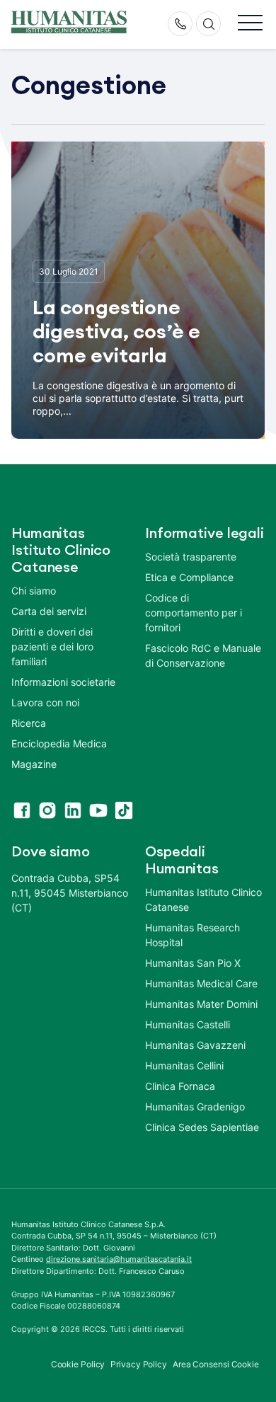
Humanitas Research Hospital (192, 934)
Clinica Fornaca (180, 1086)
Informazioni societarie (63, 682)
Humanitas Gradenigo (195, 1107)
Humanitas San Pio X (193, 963)
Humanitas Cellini (184, 1065)
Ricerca (28, 723)
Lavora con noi (45, 702)
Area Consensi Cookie (216, 1364)
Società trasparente (190, 557)
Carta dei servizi (48, 611)
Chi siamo (33, 591)
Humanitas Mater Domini (201, 1004)
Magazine (34, 764)
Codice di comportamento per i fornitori (193, 612)
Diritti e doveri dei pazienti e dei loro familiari (52, 646)
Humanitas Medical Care (201, 983)
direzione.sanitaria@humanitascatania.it (119, 1259)
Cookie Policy (78, 1364)
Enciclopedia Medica (59, 743)
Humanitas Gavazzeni (195, 1045)
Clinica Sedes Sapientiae (202, 1127)
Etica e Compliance (189, 577)
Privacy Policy (138, 1364)
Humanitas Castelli (187, 1024)
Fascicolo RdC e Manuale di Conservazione (203, 655)
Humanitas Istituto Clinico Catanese (203, 899)
